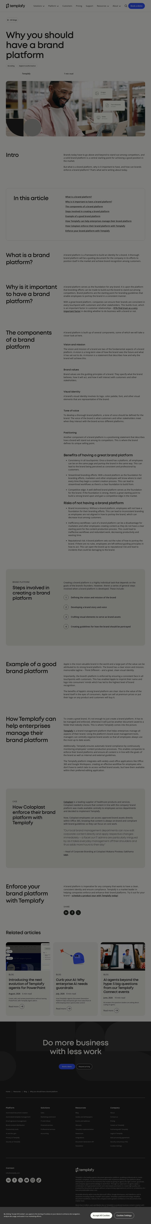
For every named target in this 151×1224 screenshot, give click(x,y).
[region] (75, 1215)
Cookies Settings (124, 1215)
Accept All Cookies (101, 1215)
